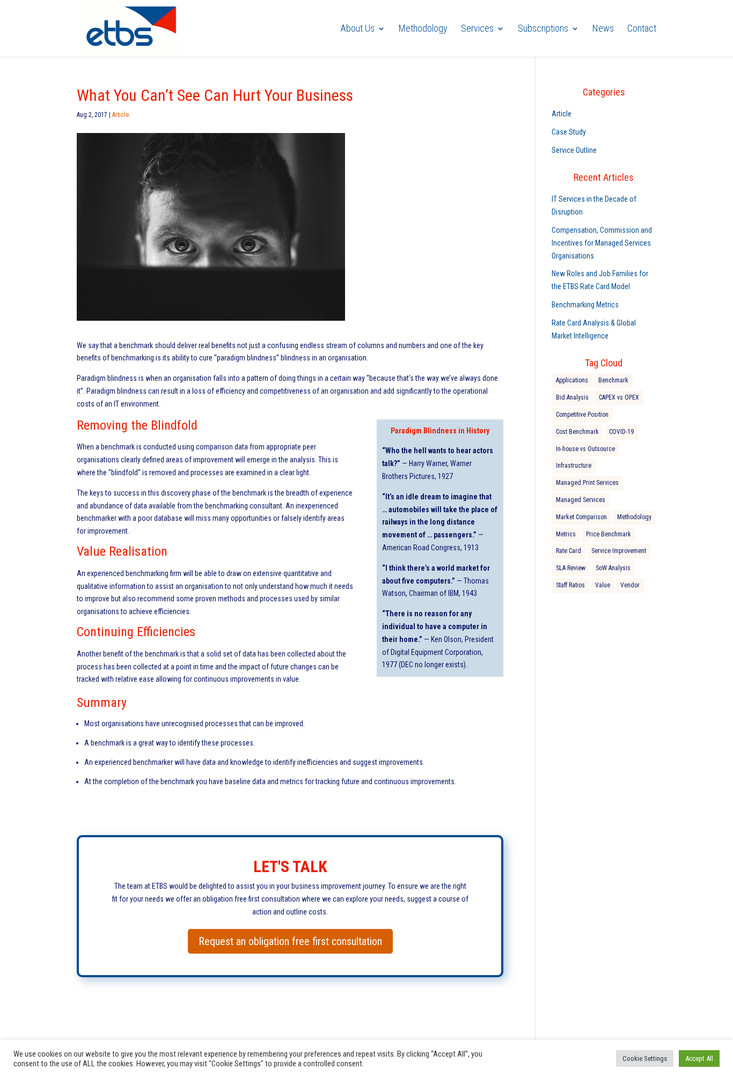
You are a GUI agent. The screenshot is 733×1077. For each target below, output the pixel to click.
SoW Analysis (613, 568)
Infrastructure (573, 465)
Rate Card (568, 551)
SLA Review (570, 568)
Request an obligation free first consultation (290, 941)
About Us (357, 29)
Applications (572, 380)
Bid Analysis (572, 397)
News (603, 29)
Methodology (423, 29)
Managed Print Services (587, 482)
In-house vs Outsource (585, 449)
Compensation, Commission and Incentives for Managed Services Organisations (602, 243)
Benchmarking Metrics (585, 304)
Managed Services (580, 500)
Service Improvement (618, 551)
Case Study (569, 132)
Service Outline (574, 150)
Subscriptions (543, 29)
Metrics (566, 534)
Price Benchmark (608, 534)
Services (477, 29)
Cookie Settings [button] (644, 1058)
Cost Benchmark (577, 432)
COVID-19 (621, 432)
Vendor (630, 585)
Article (120, 115)
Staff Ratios (570, 585)
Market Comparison (581, 517)
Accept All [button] (699, 1058)
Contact (641, 29)
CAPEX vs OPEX (619, 397)
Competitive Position (582, 414)
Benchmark (613, 380)
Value (602, 585)
